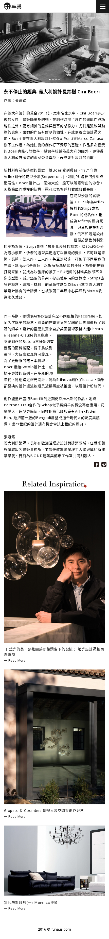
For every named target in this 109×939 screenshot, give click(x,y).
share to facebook (96, 464)
